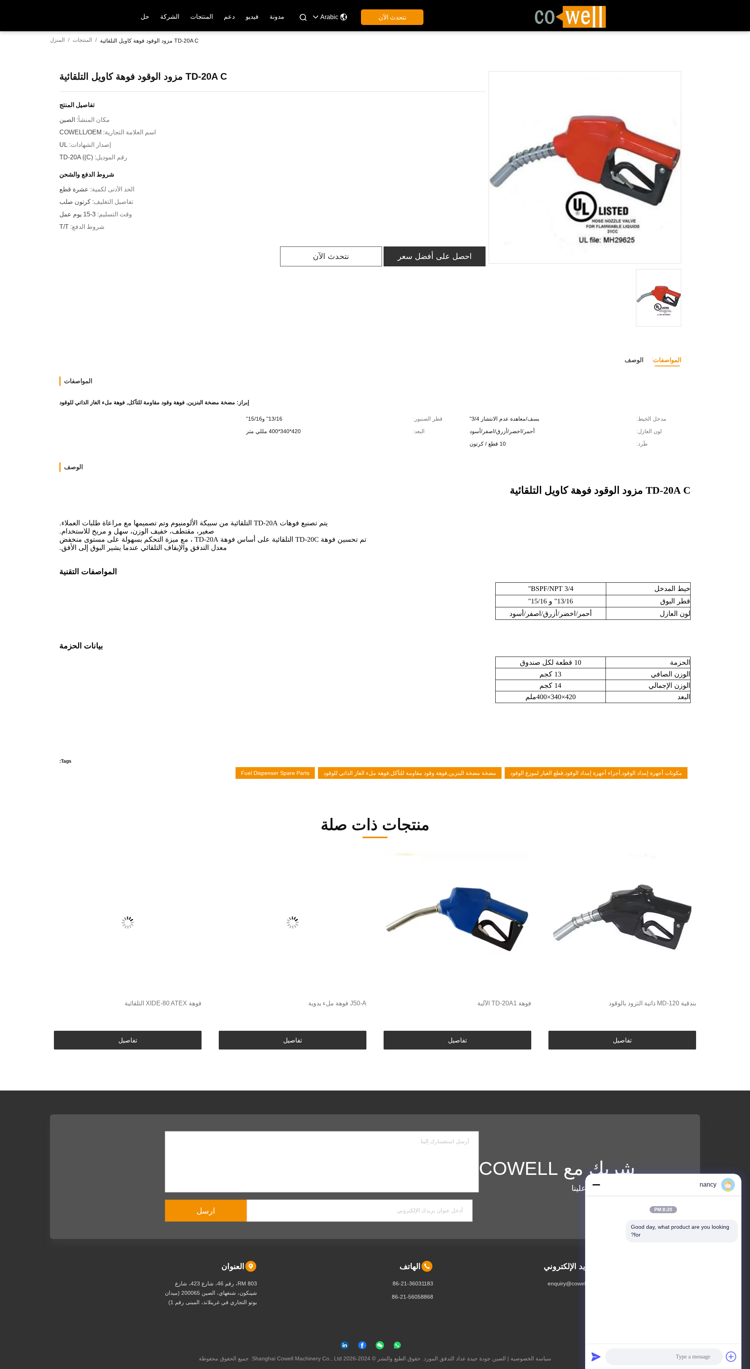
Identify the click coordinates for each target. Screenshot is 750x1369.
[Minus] (596, 1184)
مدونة (277, 16)
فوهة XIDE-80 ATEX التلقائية (327, 1003)
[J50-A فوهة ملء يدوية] (457, 923)
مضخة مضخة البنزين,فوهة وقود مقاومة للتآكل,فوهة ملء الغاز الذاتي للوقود (409, 773)
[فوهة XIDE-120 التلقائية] (128, 923)
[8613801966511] (397, 1347)
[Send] (596, 1356)
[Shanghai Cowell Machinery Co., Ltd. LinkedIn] (344, 1347)
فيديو (252, 16)
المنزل (57, 40)
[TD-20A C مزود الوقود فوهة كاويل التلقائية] (585, 167)
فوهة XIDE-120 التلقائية (170, 1003)
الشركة (169, 16)
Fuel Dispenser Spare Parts (275, 773)
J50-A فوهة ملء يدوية (502, 1003)
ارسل (205, 1211)
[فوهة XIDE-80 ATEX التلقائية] (292, 923)
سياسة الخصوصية (531, 1358)
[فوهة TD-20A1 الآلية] (622, 923)
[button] (686, 941)
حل (145, 16)
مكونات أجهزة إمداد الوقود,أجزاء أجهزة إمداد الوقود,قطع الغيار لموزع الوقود (596, 773)
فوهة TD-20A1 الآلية (669, 1003)
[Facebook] (362, 1347)
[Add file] (731, 1356)
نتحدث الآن (392, 17)
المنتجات (201, 16)
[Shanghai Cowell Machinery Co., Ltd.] (570, 16)
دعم (229, 16)
